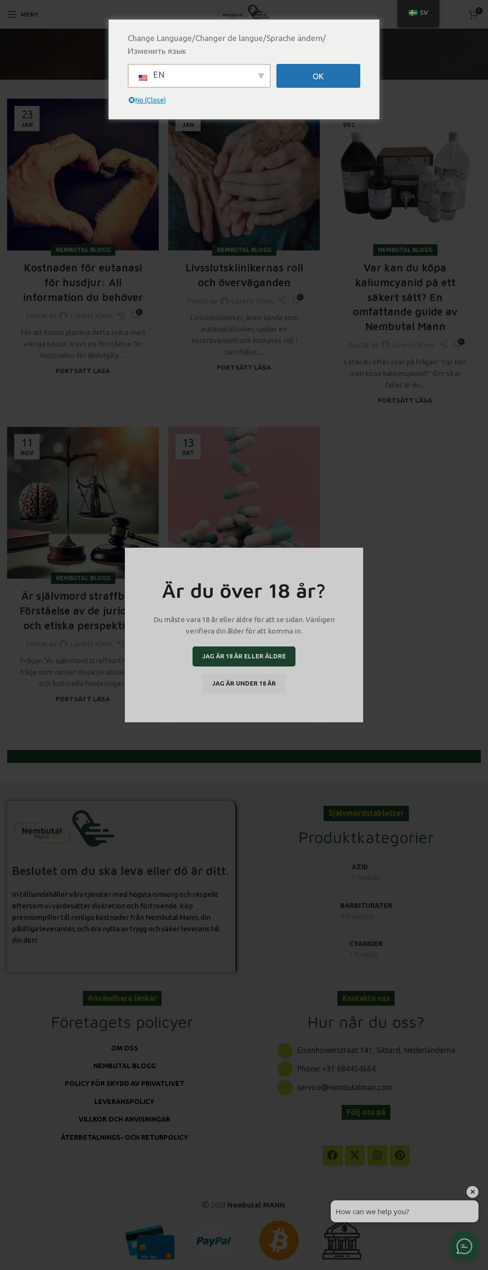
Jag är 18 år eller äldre (244, 656)
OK (318, 76)
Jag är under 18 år (244, 683)
